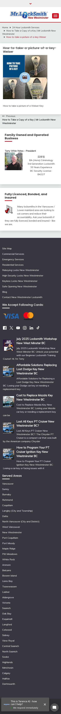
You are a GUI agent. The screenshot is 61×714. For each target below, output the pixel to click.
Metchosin (7, 667)
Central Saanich (10, 646)
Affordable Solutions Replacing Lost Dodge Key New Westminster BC (36, 369)
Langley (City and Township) (17, 510)
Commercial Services (13, 253)
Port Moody (8, 543)
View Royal (8, 640)
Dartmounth (8, 683)
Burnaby (6, 494)
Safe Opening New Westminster (19, 286)
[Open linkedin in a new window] (31, 328)
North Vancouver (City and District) (21, 521)
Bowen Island (9, 575)
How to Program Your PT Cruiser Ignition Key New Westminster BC (32, 452)
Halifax (6, 678)
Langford (7, 624)
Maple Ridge (8, 548)
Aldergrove (8, 597)
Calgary (6, 673)
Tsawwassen (9, 586)
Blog (4, 291)
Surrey (5, 489)
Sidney (5, 635)
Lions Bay (7, 581)
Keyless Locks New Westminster (19, 280)
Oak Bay (6, 613)
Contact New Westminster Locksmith (22, 297)
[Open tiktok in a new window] (38, 328)
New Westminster (12, 532)
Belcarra (6, 570)
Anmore (6, 564)
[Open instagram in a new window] (25, 328)
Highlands (7, 662)
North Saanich (9, 651)
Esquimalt (7, 619)
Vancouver (7, 483)
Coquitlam (7, 505)
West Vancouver (11, 526)
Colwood (7, 629)
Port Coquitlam (10, 537)
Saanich (6, 608)
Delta (5, 516)
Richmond (7, 499)
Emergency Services (13, 259)
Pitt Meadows (9, 553)
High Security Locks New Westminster (22, 275)
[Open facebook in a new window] (5, 328)
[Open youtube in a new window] (18, 328)
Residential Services (13, 264)
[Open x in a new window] (11, 328)
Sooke (5, 656)
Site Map (7, 248)
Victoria (6, 602)
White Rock (8, 559)
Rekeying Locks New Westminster (20, 270)
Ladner (6, 591)
